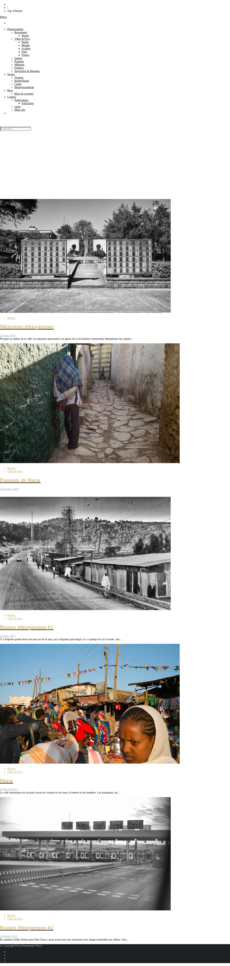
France (25, 54)
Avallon (26, 48)
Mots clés (19, 109)
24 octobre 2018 (9, 489)
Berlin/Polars (21, 80)
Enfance (19, 67)
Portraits (19, 61)
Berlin (25, 42)
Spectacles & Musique (27, 71)
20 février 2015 (8, 789)
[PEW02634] (90, 462)
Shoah (25, 35)
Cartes (18, 84)
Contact (11, 96)
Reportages (20, 32)
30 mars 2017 (7, 636)
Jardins (18, 58)
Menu (3, 16)
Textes (11, 74)
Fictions (18, 77)
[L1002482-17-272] (85, 609)
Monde (26, 45)
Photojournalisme (24, 87)
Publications (21, 100)
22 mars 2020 (7, 335)
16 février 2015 (8, 936)
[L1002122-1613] (85, 909)
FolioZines (28, 103)
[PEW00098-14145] (85, 311)
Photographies (15, 29)
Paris (24, 51)
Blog (10, 90)
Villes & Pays (22, 38)
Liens (17, 106)
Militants (19, 64)
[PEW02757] (90, 762)
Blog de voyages (23, 93)
